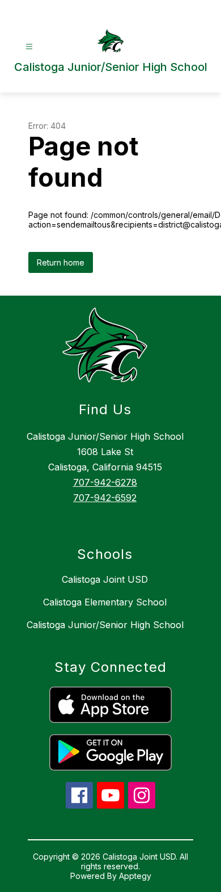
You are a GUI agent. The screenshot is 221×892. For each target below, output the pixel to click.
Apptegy (135, 876)
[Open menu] (29, 46)
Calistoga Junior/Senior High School (105, 624)
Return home (60, 262)
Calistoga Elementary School (105, 602)
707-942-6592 (105, 497)
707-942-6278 (105, 482)
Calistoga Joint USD (105, 579)
